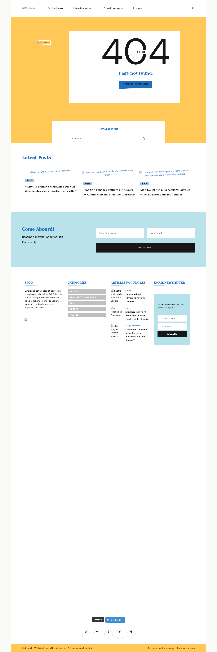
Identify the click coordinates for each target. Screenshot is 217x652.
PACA (29, 180)
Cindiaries (43, 648)
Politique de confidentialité (80, 648)
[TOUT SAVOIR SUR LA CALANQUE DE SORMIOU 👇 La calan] (125, 475)
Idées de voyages (82, 8)
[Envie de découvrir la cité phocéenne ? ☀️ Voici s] (190, 457)
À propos (137, 8)
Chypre (128, 290)
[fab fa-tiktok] (108, 634)
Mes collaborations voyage (160, 648)
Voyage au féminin (132, 325)
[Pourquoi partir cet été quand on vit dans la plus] (157, 387)
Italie (87, 183)
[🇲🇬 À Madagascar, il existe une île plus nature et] (26, 429)
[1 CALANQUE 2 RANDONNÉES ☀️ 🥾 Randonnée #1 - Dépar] (92, 489)
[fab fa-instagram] (86, 634)
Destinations (54, 8)
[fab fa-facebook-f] (120, 634)
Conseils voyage (111, 8)
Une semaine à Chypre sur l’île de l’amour (135, 298)
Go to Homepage (137, 84)
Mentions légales (186, 648)
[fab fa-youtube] (97, 634)
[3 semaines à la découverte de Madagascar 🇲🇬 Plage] (59, 402)
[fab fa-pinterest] (131, 634)
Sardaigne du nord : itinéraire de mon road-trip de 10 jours (137, 315)
